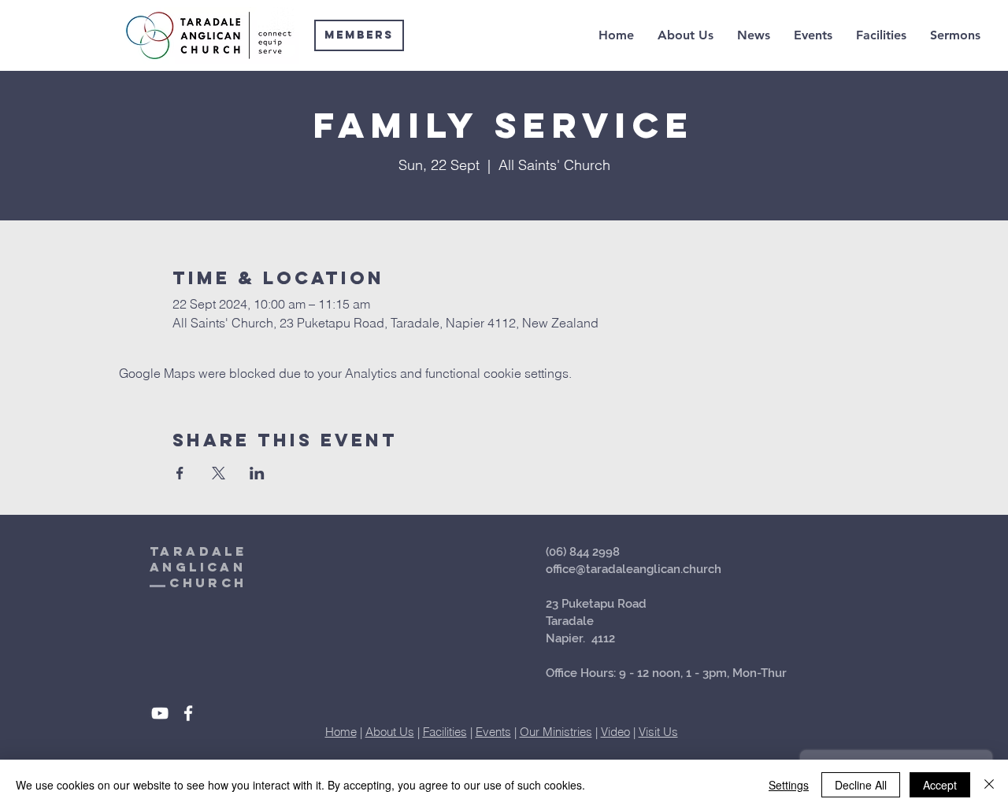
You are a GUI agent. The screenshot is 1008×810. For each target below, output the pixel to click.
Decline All (861, 785)
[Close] (989, 784)
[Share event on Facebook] (179, 473)
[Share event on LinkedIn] (257, 473)
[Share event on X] (218, 473)
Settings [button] (789, 785)
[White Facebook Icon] (188, 713)
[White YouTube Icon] (160, 713)
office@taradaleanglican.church (633, 569)
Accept (940, 785)
